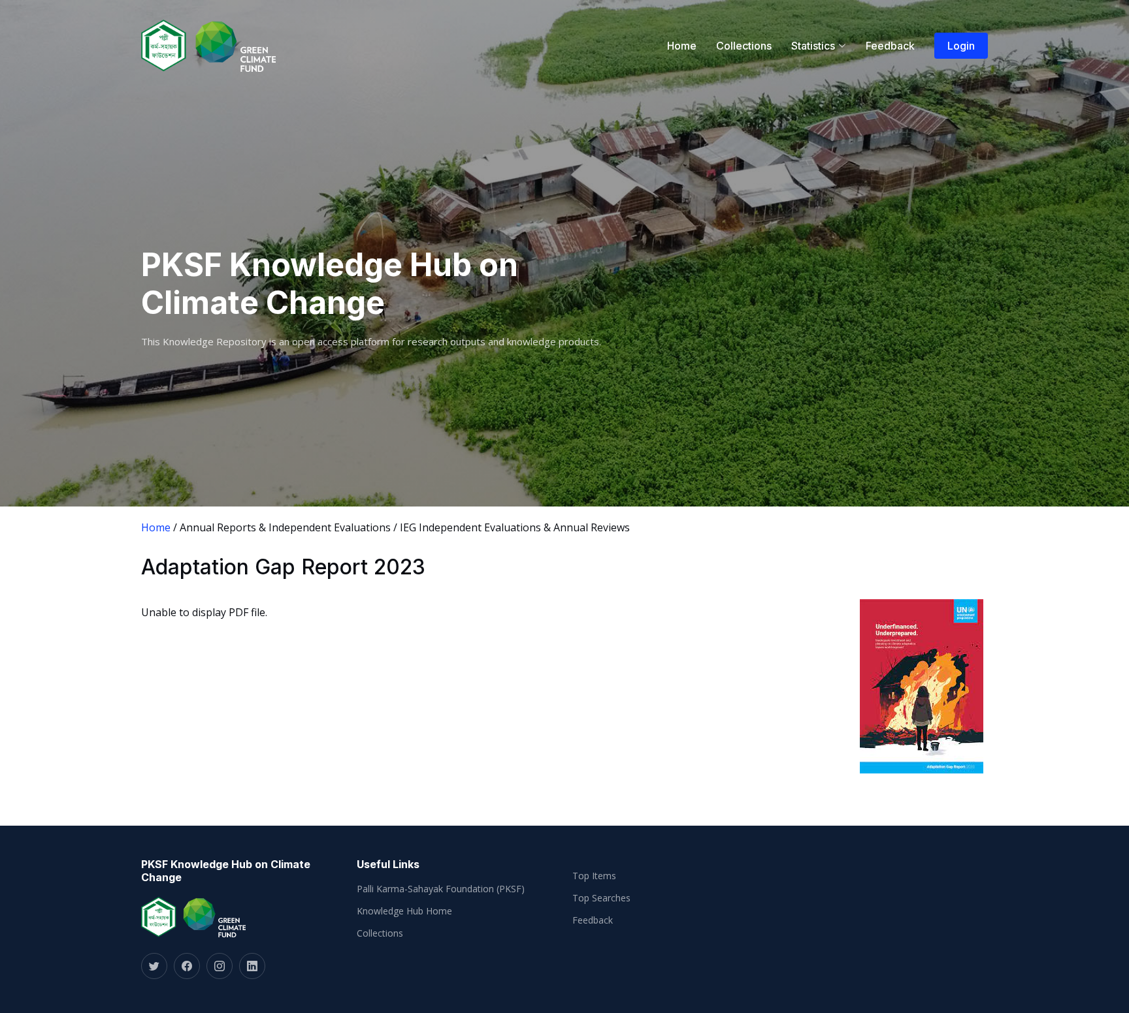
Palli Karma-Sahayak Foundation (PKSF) (441, 889)
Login (961, 45)
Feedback (890, 45)
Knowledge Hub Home (404, 911)
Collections (744, 45)
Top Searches (601, 898)
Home (681, 45)
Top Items (594, 876)
